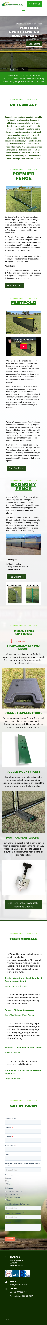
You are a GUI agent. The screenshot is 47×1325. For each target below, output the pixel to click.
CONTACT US (34, 4)
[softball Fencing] (23, 212)
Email (13, 1281)
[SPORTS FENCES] (23, 333)
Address (15, 1257)
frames (23, 135)
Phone (13, 1289)
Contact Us (34, 43)
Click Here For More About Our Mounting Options (23, 904)
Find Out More (14, 285)
